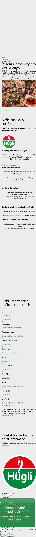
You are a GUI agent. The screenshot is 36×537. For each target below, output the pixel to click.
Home (3, 57)
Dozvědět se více (14, 523)
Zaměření (5, 59)
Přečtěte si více (6, 110)
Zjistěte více (5, 445)
